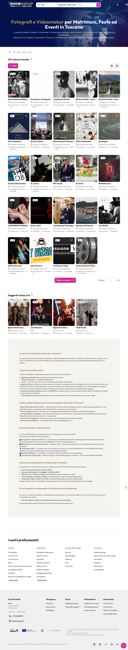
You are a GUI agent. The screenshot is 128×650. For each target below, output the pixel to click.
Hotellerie (97, 563)
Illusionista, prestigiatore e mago (19, 577)
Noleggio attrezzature (44, 573)
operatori (24, 52)
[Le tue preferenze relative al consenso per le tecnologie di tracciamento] (126, 487)
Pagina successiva (63, 280)
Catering (68, 559)
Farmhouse (98, 559)
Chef (67, 563)
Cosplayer (11, 573)
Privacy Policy (108, 603)
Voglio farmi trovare (91, 603)
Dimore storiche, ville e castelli (105, 556)
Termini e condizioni (110, 610)
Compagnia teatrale (15, 570)
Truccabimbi (12, 552)
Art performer (13, 556)
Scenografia (41, 577)
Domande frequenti (72, 607)
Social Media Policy (110, 614)
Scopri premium (90, 610)
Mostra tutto (13, 580)
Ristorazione (98, 566)
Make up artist (42, 566)
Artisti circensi (13, 559)
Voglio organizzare (71, 603)
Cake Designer (70, 556)
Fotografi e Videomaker (45, 552)
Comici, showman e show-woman (20, 566)
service (30, 52)
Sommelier (69, 566)
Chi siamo (49, 603)
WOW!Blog (50, 610)
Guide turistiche (42, 556)
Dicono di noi (50, 607)
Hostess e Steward (43, 563)
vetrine (18, 52)
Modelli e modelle (43, 570)
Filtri (14, 66)
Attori (10, 563)
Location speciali (100, 552)
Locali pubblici (99, 570)
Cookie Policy (108, 607)
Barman (68, 552)
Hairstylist (40, 559)
